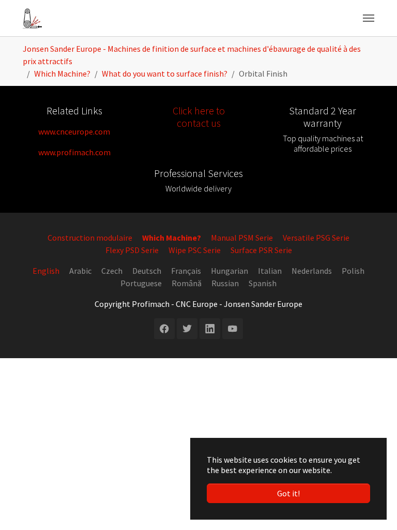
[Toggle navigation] (368, 18)
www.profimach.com (74, 152)
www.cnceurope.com (74, 131)
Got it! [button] (288, 493)
